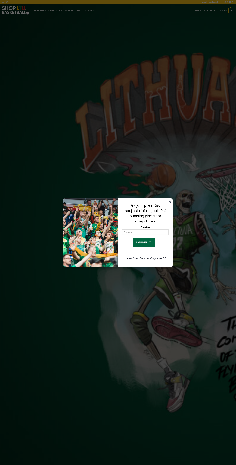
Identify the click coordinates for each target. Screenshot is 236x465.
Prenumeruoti (144, 242)
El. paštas (145, 227)
